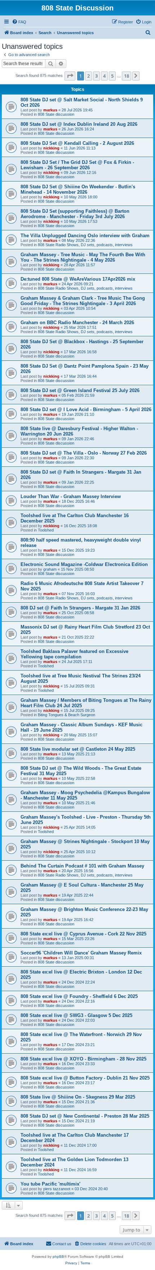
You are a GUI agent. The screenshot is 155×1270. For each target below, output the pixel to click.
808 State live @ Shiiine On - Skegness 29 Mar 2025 (78, 1097)
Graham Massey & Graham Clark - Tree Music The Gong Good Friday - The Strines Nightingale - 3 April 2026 (83, 300)
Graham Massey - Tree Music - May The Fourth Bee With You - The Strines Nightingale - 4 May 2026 (83, 257)
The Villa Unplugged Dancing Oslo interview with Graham (85, 235)
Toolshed (46, 530)
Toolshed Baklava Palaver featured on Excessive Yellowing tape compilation (74, 654)
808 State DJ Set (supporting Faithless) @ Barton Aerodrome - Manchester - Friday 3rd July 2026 (75, 213)
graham (50, 569)
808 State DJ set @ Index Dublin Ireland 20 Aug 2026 (79, 124)
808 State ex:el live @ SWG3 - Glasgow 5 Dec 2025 (76, 1015)
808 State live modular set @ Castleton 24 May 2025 (78, 749)
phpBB (58, 1257)
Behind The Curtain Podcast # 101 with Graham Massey (82, 866)
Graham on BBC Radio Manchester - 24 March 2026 (77, 322)
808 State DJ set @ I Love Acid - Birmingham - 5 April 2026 (86, 409)
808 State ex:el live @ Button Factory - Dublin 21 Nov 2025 (85, 1078)
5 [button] (112, 76)
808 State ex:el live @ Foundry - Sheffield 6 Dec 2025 (79, 996)
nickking (51, 148)
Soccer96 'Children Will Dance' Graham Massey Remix (81, 953)
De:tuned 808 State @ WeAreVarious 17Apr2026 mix (78, 279)
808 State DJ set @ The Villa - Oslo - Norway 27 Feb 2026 (84, 453)
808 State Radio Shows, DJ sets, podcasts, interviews (85, 245)
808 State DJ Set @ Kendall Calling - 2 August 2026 (77, 143)
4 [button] (104, 76)
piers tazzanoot (56, 1189)
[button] (70, 76)
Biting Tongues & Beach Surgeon (66, 715)
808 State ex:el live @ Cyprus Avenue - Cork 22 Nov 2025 (83, 934)
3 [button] (96, 76)
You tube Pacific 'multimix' (50, 1184)
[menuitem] (19, 22)
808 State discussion (56, 114)
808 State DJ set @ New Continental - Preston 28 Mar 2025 (85, 1116)
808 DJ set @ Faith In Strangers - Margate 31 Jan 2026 (80, 608)
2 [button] (88, 76)
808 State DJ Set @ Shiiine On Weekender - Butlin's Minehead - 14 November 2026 (78, 189)
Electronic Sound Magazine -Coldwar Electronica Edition (84, 564)
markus (50, 110)
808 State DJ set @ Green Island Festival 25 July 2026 (80, 390)
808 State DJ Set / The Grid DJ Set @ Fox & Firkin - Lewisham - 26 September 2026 (77, 165)
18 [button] (126, 76)
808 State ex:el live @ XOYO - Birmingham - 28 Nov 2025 (83, 1059)
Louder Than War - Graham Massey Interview (71, 496)
